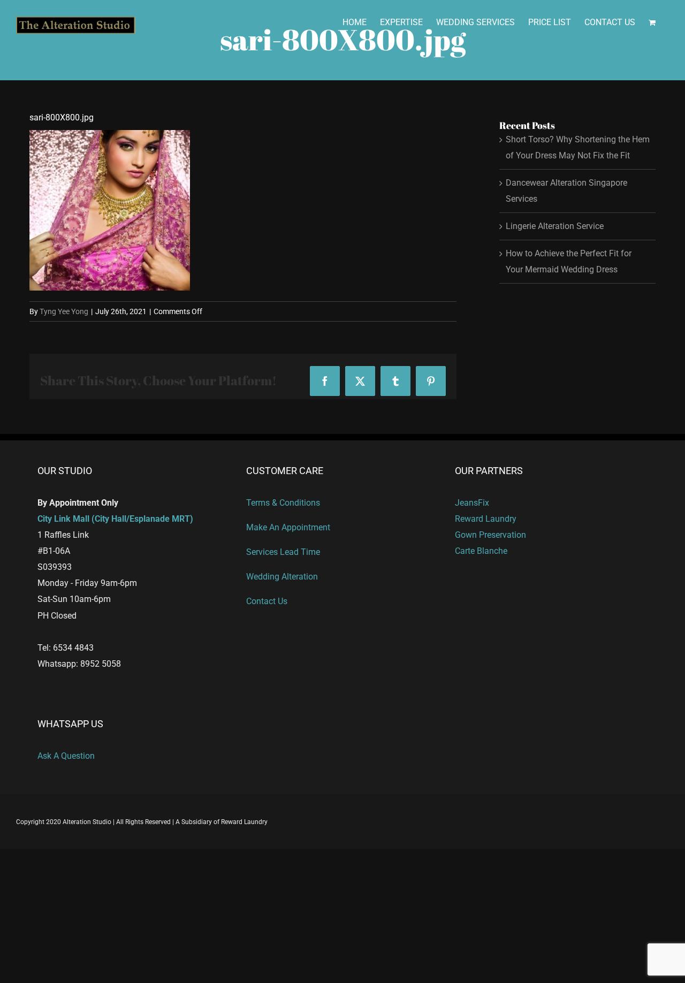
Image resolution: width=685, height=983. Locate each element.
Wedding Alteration (282, 576)
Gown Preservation (490, 535)
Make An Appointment (288, 527)
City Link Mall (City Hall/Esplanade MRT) (115, 519)
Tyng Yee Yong (64, 311)
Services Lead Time (283, 552)
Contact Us (266, 601)
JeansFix (472, 503)
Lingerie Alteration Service (555, 226)
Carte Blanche (481, 551)
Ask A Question (66, 756)
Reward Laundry (485, 519)
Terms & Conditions (283, 503)
